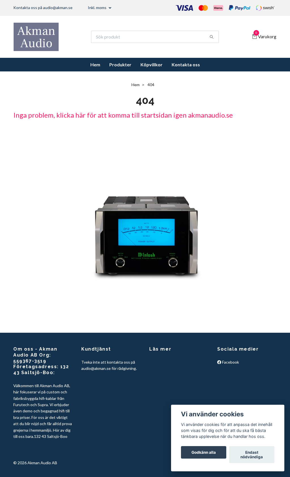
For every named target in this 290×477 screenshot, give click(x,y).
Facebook (230, 362)
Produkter (120, 64)
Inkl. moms (97, 7)
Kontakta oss (186, 64)
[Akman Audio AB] (36, 37)
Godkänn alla (203, 452)
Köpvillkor (151, 64)
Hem (95, 64)
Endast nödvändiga (251, 454)
